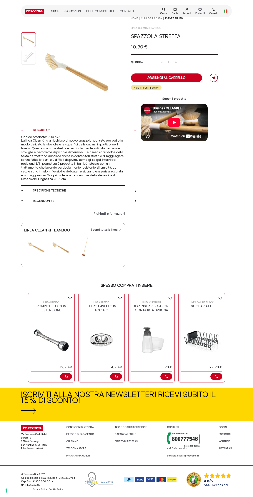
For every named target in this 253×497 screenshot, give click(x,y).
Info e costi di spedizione (131, 427)
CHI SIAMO (72, 441)
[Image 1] (28, 57)
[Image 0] (28, 39)
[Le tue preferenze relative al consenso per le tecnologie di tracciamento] (6, 490)
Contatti (173, 427)
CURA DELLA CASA (151, 18)
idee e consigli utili (100, 11)
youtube (224, 441)
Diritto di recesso (126, 441)
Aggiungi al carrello (166, 78)
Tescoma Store (76, 448)
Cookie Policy (56, 489)
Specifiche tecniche (49, 190)
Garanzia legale (125, 434)
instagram (225, 448)
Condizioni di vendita (80, 427)
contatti (127, 11)
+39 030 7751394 (177, 448)
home (134, 18)
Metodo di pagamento (80, 434)
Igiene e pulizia (174, 18)
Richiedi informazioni (109, 214)
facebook (225, 434)
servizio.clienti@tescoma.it (183, 455)
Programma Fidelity (79, 455)
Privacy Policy (40, 489)
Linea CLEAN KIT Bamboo (146, 28)
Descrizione (42, 130)
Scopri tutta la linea (104, 229)
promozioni (72, 11)
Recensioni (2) (44, 201)
